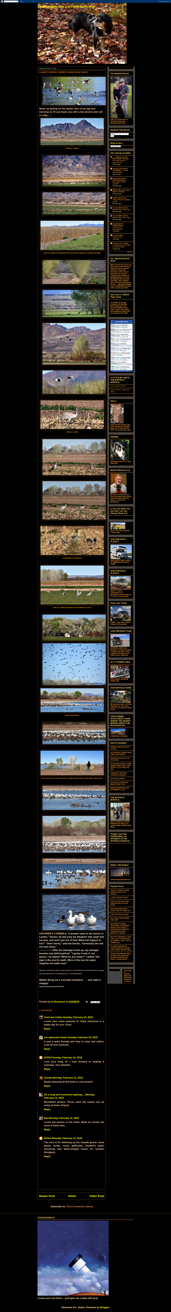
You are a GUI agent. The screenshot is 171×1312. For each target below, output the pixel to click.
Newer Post (47, 1196)
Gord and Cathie (53, 1017)
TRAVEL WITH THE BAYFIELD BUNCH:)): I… (120, 331)
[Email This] (92, 1002)
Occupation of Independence (118, 224)
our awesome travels (55, 1037)
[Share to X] (95, 1002)
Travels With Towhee (120, 208)
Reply (47, 1028)
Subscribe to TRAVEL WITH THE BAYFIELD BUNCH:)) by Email (128, 976)
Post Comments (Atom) (79, 1206)
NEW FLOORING (118, 192)
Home (72, 1196)
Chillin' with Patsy (119, 198)
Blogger (104, 1307)
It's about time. (118, 235)
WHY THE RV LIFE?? (118, 386)
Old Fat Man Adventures (122, 190)
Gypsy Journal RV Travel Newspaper (119, 179)
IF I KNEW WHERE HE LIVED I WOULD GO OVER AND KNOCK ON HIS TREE (120, 948)
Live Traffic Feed (121, 322)
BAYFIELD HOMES (117, 779)
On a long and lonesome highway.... (64, 1094)
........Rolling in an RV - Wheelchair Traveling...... (122, 158)
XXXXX (48, 1057)
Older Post (97, 1196)
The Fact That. (117, 237)
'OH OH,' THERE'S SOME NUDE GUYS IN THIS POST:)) (119, 892)
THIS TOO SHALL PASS (119, 914)
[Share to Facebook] (97, 1002)
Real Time (121, 371)
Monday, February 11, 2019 (68, 1077)
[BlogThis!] (93, 1002)
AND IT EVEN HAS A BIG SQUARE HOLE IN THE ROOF (119, 903)
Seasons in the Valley (121, 243)
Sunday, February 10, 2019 (78, 1017)
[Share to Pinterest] (99, 1002)
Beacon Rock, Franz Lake (121, 209)
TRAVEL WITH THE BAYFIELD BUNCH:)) (66, 6)
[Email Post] (86, 1001)
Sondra (48, 1077)
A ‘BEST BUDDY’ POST (119, 898)
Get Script (115, 371)
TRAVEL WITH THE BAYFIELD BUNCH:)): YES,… (121, 345)
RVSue (48, 1138)
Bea (46, 1118)
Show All (129, 252)
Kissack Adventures (120, 168)
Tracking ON (127, 371)
